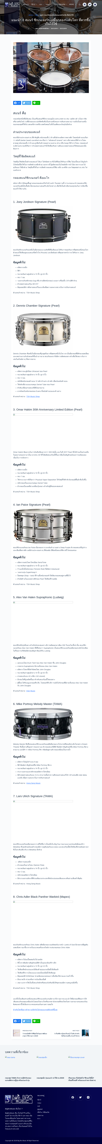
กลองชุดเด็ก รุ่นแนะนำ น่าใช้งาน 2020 (50, 1078)
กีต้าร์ (33, 4)
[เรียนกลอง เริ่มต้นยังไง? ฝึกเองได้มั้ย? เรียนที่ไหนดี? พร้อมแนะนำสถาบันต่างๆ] (82, 1065)
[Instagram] (95, 4)
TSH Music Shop (33, 397)
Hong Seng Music (33, 783)
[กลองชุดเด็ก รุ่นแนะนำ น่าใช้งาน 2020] (51, 1065)
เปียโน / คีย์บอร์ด (59, 4)
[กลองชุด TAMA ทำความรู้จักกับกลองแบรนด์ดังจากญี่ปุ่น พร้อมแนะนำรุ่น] (19, 1065)
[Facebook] (84, 4)
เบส (40, 4)
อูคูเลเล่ (39, 1109)
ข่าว (38, 1119)
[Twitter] (90, 4)
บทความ (40, 1115)
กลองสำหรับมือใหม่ (44, 28)
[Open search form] (79, 4)
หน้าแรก (26, 4)
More (71, 4)
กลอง (48, 4)
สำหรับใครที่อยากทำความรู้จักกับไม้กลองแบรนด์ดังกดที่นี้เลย (35, 1010)
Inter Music (30, 691)
